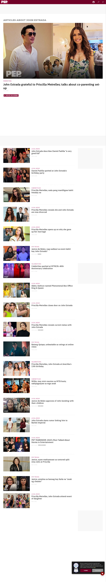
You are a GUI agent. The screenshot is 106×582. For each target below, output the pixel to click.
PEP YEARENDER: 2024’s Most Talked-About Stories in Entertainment (50, 441)
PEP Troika (35, 247)
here (94, 567)
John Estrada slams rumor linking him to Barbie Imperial (49, 421)
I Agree (86, 570)
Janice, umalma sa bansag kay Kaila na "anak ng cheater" (51, 480)
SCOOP (39, 254)
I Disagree (97, 570)
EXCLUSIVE (40, 330)
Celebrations (36, 264)
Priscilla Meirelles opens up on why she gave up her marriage (51, 230)
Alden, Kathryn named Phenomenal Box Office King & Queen (52, 287)
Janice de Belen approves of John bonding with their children (52, 402)
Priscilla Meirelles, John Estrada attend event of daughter (51, 497)
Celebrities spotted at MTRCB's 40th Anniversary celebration (47, 267)
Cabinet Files (36, 188)
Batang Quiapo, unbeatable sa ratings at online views (52, 345)
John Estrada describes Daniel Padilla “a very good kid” (51, 152)
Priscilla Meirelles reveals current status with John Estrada (51, 326)
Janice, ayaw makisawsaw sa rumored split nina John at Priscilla (50, 460)
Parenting (7, 81)
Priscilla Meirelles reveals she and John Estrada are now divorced (52, 211)
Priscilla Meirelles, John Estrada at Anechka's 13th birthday (51, 365)
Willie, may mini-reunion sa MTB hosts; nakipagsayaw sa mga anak (48, 382)
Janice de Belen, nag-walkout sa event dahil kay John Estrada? (51, 250)
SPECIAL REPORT (42, 445)
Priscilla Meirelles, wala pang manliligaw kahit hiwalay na (52, 191)
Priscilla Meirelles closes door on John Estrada (51, 305)
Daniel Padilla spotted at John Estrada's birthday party (49, 172)
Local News (35, 149)
